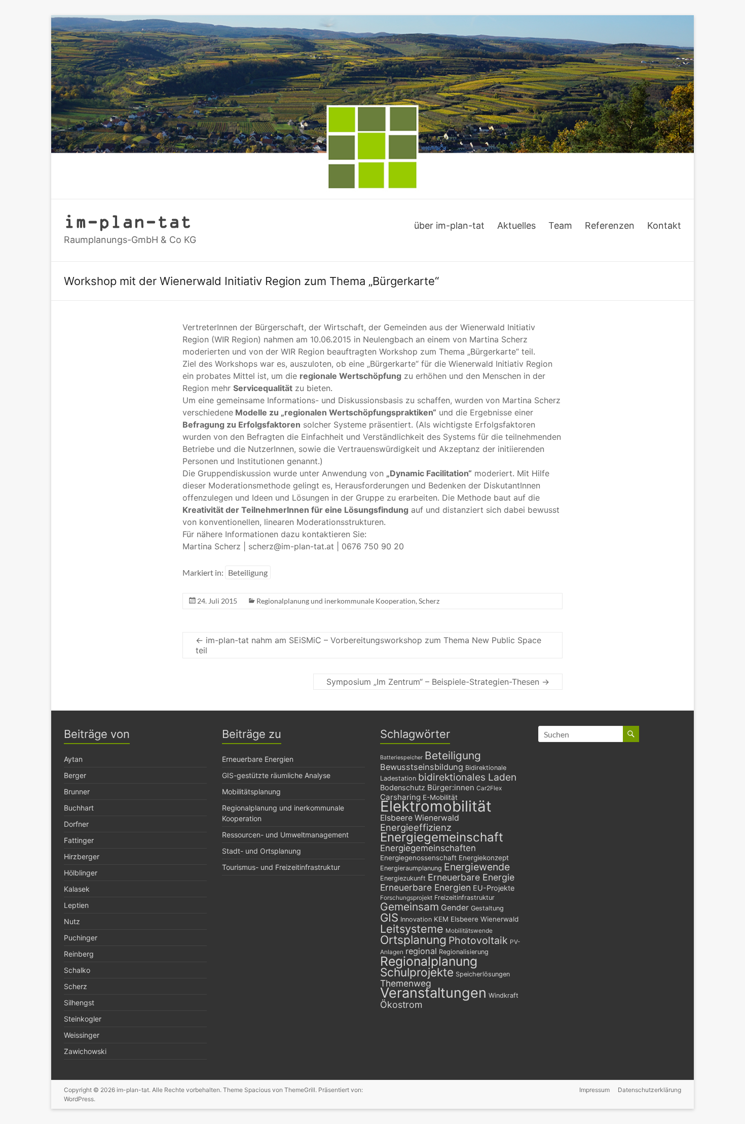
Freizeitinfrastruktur (464, 897)
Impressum (594, 1090)
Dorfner (76, 824)
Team (560, 225)
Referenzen (610, 225)
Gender (455, 907)
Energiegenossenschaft (418, 858)
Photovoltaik (478, 940)
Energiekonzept (484, 858)
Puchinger (80, 937)
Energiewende (477, 867)
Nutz (72, 921)
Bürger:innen (450, 787)
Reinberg (79, 954)
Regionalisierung (464, 952)
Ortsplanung (413, 940)
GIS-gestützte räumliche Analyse (276, 775)
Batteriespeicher (401, 757)
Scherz (429, 600)
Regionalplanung (428, 961)
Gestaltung (487, 908)
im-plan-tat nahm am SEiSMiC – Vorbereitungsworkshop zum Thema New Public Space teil (368, 645)
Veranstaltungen (433, 993)
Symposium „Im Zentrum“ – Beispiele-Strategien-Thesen (437, 682)
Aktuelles (516, 225)
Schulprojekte (417, 972)
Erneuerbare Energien (257, 759)
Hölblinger (80, 872)
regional (421, 951)
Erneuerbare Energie (471, 877)
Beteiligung (248, 572)
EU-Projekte (493, 888)
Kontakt (664, 225)
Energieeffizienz (416, 827)
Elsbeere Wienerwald (419, 818)
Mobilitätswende (469, 930)
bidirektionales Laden (467, 777)
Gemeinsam (409, 906)
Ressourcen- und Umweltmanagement (285, 834)
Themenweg (405, 983)
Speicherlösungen (483, 974)
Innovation (416, 919)
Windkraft (503, 995)
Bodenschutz (402, 787)
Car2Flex (489, 788)
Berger (75, 775)
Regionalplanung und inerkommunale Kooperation (336, 600)
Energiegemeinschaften (428, 848)
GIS (389, 917)
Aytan (73, 759)
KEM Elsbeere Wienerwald (476, 919)
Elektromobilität (436, 806)
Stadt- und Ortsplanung (261, 851)
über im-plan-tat (449, 225)
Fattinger (79, 840)
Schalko (77, 970)
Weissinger (81, 1035)
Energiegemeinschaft (441, 837)
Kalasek (77, 889)
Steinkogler (82, 1018)
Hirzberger (81, 856)
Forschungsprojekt (406, 897)
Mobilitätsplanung (251, 791)
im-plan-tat (128, 220)
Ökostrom (401, 1004)
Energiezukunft (403, 878)
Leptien (76, 905)
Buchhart (79, 807)
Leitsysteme (411, 928)
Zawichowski (85, 1051)
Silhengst (79, 1002)
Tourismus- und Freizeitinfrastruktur (281, 867)
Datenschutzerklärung (649, 1090)
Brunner (77, 791)
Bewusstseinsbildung (421, 767)
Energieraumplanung (411, 868)
